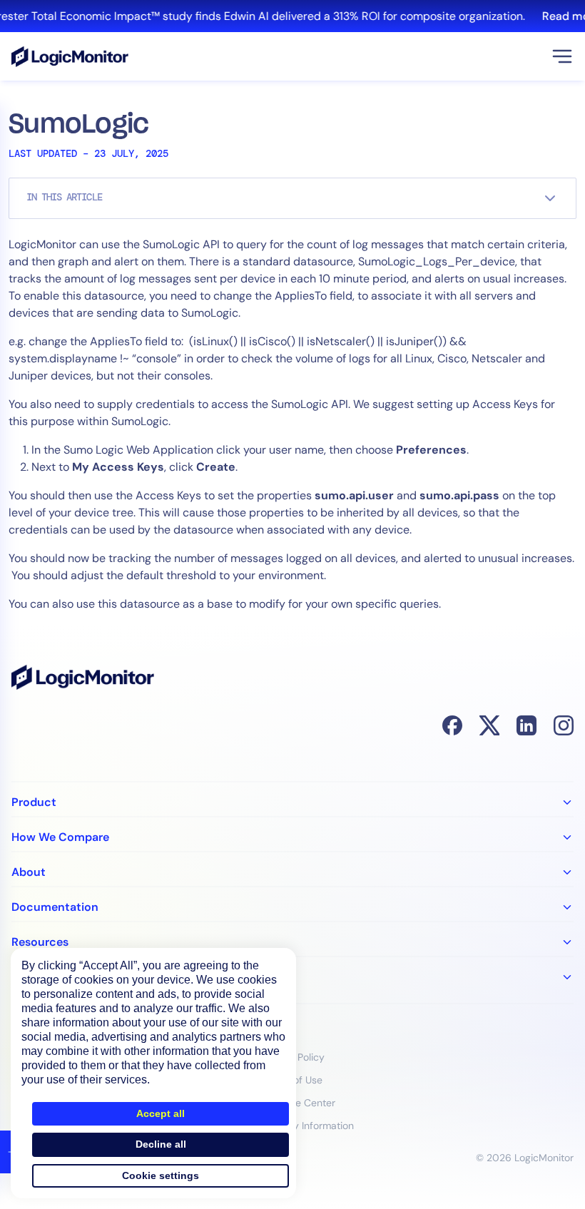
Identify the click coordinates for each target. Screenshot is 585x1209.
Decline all (161, 1144)
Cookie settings (160, 1175)
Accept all (160, 1113)
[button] (562, 56)
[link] (292, 16)
